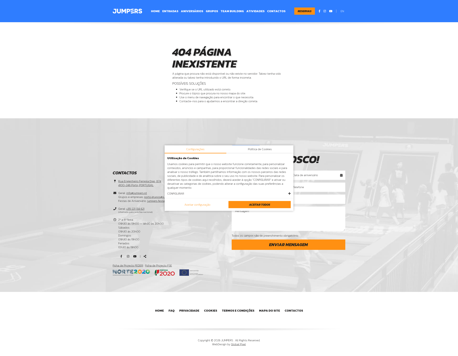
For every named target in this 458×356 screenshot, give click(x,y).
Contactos (276, 11)
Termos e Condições (238, 310)
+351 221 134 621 (135, 209)
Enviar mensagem (288, 244)
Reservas (304, 11)
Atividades (255, 11)
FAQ (172, 310)
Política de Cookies (260, 149)
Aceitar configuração (197, 204)
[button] (229, 193)
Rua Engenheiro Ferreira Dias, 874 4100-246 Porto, (139, 183)
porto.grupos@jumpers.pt (160, 197)
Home (155, 11)
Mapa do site (269, 310)
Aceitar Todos (259, 204)
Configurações (195, 149)
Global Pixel (238, 344)
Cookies (210, 310)
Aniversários (192, 11)
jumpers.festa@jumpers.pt (163, 201)
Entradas (170, 11)
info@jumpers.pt (136, 193)
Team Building (232, 11)
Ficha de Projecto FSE (158, 265)
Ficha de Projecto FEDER (128, 265)
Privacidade (189, 310)
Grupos (212, 11)
